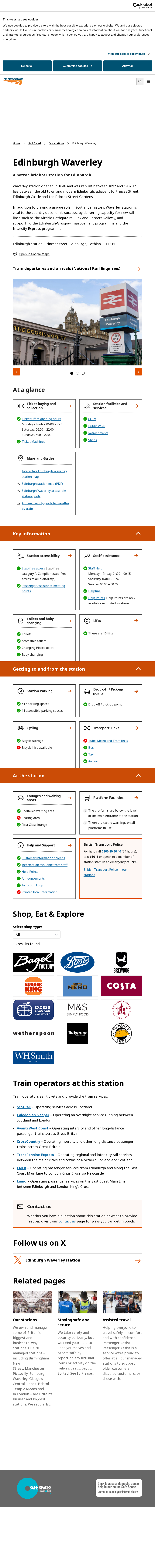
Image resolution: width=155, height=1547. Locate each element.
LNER (21, 1168)
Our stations (56, 143)
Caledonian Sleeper (33, 1115)
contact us (67, 1221)
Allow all (127, 65)
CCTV (92, 419)
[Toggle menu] (148, 81)
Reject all (27, 65)
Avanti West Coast (32, 1128)
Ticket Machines (33, 442)
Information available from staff (44, 865)
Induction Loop (32, 885)
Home (16, 143)
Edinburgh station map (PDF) (42, 484)
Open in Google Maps (34, 254)
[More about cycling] (70, 728)
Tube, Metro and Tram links (108, 741)
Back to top (134, 1538)
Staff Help (95, 568)
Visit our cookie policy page (126, 53)
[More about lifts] (136, 621)
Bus (91, 747)
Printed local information (39, 892)
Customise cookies (75, 65)
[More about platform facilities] (136, 798)
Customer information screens (43, 858)
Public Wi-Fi (96, 426)
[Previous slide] (16, 371)
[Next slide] (138, 371)
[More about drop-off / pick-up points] (136, 691)
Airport (93, 761)
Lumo (21, 1181)
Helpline (94, 591)
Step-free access (33, 568)
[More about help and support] (70, 845)
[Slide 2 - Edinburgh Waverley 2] (77, 373)
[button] (42, 406)
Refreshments (98, 433)
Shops (92, 440)
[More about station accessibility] (70, 556)
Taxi (91, 754)
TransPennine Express (35, 1154)
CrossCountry (28, 1141)
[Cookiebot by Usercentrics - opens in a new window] (135, 6)
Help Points (96, 598)
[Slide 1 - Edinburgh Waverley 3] (71, 373)
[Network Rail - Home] (13, 81)
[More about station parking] (70, 691)
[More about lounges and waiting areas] (70, 798)
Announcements (33, 878)
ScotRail (24, 1107)
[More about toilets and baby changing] (70, 621)
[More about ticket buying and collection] (70, 406)
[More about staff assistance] (136, 556)
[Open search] (140, 81)
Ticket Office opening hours (41, 419)
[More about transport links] (136, 728)
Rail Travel (34, 143)
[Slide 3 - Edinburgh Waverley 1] (83, 373)
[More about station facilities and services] (136, 406)
